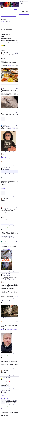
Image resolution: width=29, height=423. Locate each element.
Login (24, 16)
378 (4, 11)
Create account (24, 14)
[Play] (1, 351)
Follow (15, 9)
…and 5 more (12, 236)
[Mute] (3, 351)
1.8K (1, 11)
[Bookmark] (13, 82)
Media (3, 48)
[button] (6, 343)
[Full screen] (10, 351)
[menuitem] (6, 343)
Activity (1, 48)
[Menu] (17, 9)
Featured (6, 48)
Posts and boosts (3, 50)
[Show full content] (17, 40)
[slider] (6, 350)
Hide (17, 68)
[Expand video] (9, 351)
